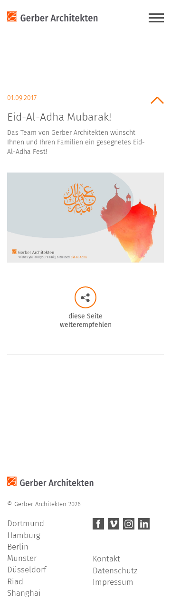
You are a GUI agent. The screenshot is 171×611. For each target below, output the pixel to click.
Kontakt (106, 559)
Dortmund (25, 524)
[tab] (85, 122)
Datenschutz (115, 571)
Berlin (17, 547)
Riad (15, 582)
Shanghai (24, 593)
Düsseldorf (26, 570)
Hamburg (23, 535)
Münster (22, 558)
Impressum (113, 582)
